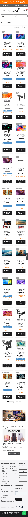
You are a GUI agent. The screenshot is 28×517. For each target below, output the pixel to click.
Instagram (23, 471)
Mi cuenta (13, 466)
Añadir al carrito (8, 54)
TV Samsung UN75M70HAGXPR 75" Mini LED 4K (21, 136)
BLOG (3, 466)
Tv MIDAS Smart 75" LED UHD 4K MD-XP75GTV (7, 231)
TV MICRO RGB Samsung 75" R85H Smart (20, 44)
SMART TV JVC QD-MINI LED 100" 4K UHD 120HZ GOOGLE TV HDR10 (7, 136)
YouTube (23, 474)
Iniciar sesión (14, 470)
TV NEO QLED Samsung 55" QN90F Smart (7, 321)
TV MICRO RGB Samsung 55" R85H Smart (7, 44)
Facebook (23, 468)
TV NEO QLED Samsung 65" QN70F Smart (7, 200)
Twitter (23, 480)
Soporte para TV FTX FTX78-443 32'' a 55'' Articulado (21, 321)
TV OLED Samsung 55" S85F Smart (7, 167)
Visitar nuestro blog (14, 453)
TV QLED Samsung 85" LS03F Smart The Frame (20, 352)
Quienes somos (4, 471)
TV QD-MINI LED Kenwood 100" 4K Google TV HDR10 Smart (21, 384)
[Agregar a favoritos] (6, 41)
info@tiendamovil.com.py (7, 501)
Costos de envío (4, 474)
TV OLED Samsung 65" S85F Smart (20, 199)
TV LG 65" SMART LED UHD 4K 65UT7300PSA (7, 73)
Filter (26, 255)
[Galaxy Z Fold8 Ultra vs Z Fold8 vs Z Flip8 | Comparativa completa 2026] (14, 435)
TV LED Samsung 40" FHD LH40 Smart (7, 289)
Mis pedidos (14, 474)
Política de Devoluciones (5, 480)
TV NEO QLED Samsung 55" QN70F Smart (7, 384)
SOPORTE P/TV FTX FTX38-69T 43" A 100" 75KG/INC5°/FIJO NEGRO (21, 169)
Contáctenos (5, 483)
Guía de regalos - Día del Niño (12, 422)
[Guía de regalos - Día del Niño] (14, 415)
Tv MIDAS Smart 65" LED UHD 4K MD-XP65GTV (21, 231)
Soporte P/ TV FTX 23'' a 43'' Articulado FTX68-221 (7, 352)
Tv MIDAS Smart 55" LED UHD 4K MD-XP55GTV (7, 260)
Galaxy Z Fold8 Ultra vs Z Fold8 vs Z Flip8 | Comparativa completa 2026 (14, 443)
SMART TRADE (5, 468)
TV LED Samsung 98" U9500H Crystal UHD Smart (20, 73)
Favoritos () (24, 5)
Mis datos (13, 472)
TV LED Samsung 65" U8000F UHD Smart (21, 289)
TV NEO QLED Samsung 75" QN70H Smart (7, 104)
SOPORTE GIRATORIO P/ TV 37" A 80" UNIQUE (21, 104)
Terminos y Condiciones (5, 477)
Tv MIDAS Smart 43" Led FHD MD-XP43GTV (21, 260)
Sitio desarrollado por (8, 507)
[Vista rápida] (8, 41)
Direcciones (14, 468)
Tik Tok (22, 477)
